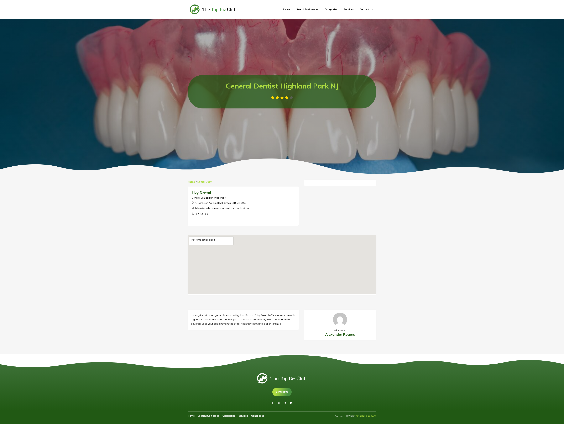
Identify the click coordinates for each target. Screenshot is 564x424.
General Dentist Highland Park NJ (209, 197)
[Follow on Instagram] (285, 403)
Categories (331, 9)
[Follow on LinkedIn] (291, 403)
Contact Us (366, 9)
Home (286, 9)
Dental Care (204, 181)
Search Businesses (307, 9)
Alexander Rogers (340, 334)
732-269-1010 (201, 214)
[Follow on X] (278, 403)
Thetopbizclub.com (365, 416)
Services (349, 9)
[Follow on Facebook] (272, 403)
